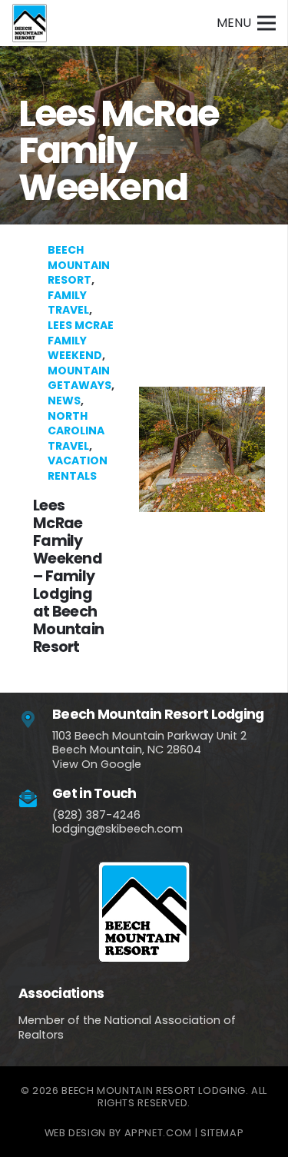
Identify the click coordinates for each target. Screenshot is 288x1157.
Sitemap (221, 1132)
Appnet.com (158, 1132)
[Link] (29, 23)
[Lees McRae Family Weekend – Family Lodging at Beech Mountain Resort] (144, 449)
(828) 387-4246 (96, 815)
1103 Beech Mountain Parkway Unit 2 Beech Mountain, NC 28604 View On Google (149, 750)
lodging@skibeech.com (117, 828)
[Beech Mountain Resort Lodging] (35, 720)
